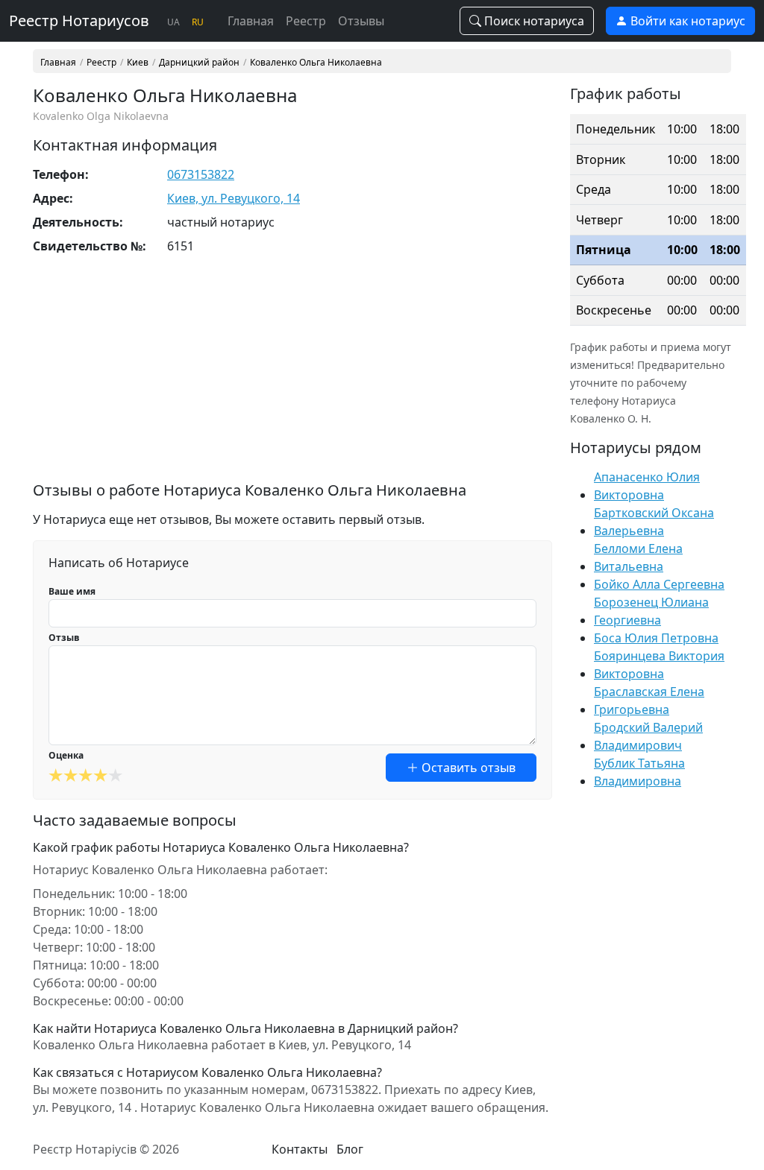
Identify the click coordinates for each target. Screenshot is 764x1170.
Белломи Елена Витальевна (638, 557)
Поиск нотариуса (532, 21)
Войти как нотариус (686, 21)
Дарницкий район (199, 62)
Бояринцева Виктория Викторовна (659, 665)
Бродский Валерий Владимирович (648, 736)
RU (198, 22)
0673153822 (200, 174)
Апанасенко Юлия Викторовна (647, 486)
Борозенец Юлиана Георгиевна (651, 611)
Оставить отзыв (467, 767)
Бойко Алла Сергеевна (659, 584)
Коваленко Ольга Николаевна (316, 62)
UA (173, 22)
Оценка (66, 755)
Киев (137, 62)
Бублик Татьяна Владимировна (639, 772)
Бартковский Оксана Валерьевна (654, 522)
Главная (251, 21)
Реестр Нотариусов (79, 20)
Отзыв (64, 637)
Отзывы (361, 21)
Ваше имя (72, 591)
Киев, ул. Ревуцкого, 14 (233, 198)
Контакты (300, 1149)
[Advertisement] (292, 377)
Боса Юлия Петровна (656, 638)
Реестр (306, 21)
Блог (349, 1149)
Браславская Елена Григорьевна (649, 700)
